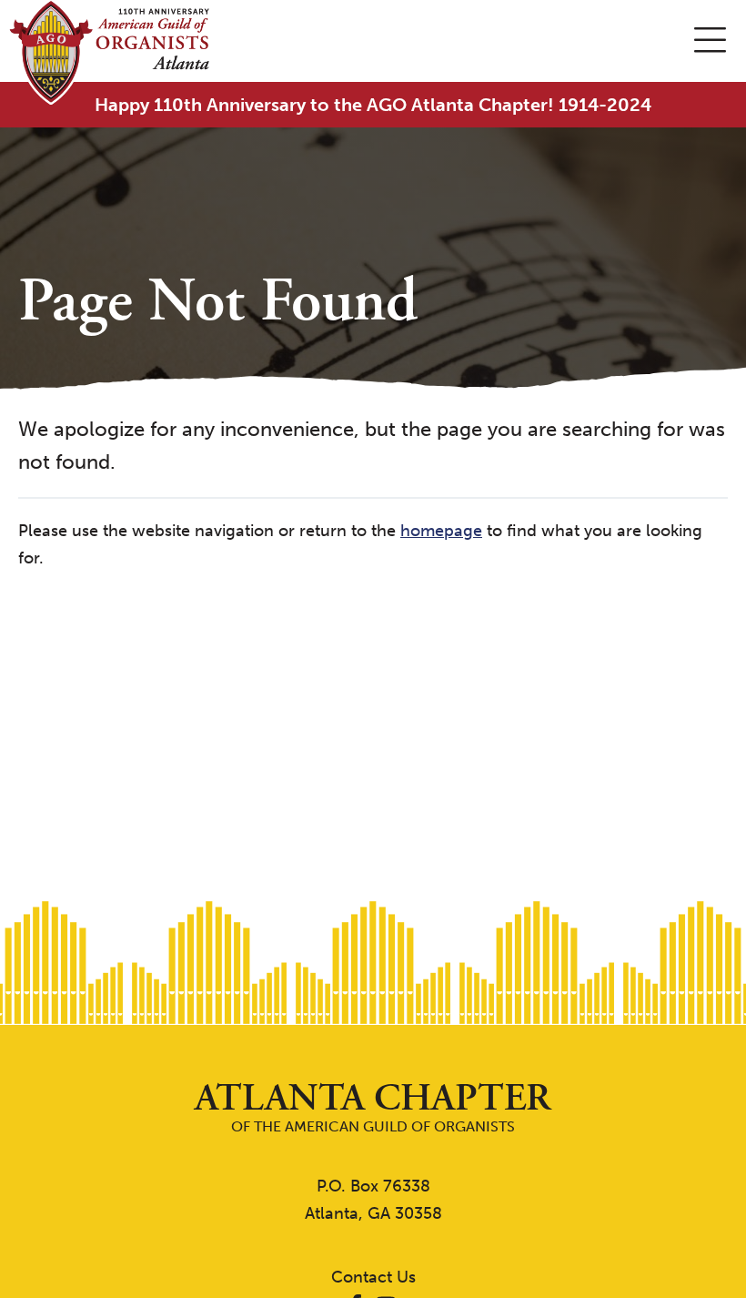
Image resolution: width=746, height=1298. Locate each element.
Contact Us (373, 1277)
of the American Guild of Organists (373, 1107)
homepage (441, 531)
